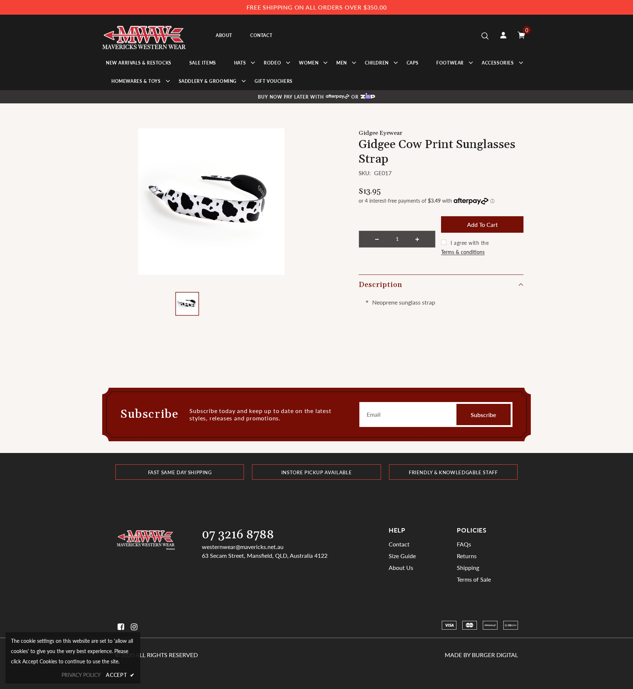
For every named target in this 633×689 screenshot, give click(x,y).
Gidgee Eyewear (380, 133)
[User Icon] (503, 35)
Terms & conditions (463, 252)
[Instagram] (132, 626)
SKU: (365, 173)
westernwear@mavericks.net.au (243, 546)
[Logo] (145, 35)
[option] (211, 201)
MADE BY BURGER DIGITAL (481, 654)
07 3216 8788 (238, 534)
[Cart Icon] (521, 35)
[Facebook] (119, 626)
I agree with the (470, 243)
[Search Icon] (485, 35)
